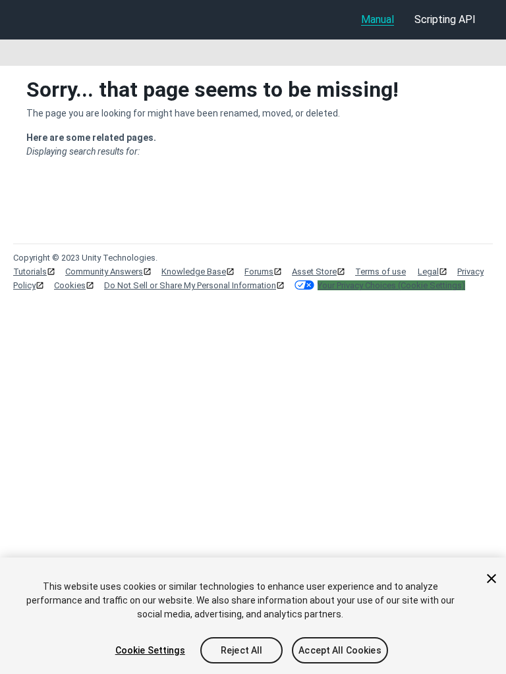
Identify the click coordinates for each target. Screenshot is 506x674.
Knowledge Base (193, 271)
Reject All (241, 650)
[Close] (491, 578)
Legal (428, 271)
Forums (258, 271)
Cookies (70, 285)
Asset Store (314, 271)
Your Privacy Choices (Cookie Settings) (391, 285)
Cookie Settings (150, 650)
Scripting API (445, 19)
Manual (377, 19)
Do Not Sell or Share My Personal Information (190, 285)
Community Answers (104, 271)
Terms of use (380, 271)
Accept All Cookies (339, 650)
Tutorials (30, 271)
